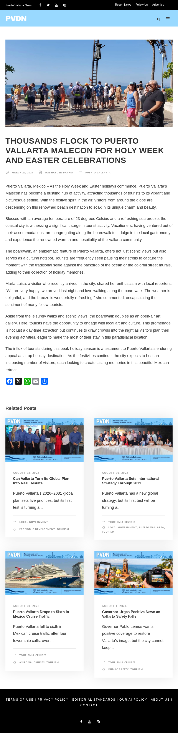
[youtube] (56, 5)
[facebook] (40, 5)
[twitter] (48, 5)
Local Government (33, 522)
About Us (161, 699)
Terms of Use (20, 699)
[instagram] (64, 5)
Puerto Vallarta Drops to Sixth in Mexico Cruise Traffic (41, 614)
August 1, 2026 (114, 606)
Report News (123, 4)
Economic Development (37, 529)
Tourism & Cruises (121, 522)
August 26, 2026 (115, 473)
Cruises (39, 662)
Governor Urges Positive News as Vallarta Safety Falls (131, 614)
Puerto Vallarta (98, 172)
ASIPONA (25, 662)
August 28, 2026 (26, 473)
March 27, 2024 (22, 172)
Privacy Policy (54, 699)
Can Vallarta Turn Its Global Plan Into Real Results (41, 481)
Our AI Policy (133, 699)
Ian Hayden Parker (59, 172)
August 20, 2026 (26, 606)
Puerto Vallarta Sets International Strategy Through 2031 (130, 481)
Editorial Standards (94, 699)
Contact (89, 705)
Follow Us (141, 4)
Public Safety (118, 669)
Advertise (158, 4)
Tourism (63, 529)
